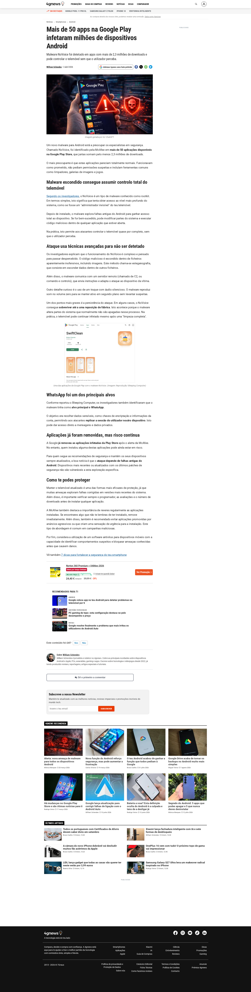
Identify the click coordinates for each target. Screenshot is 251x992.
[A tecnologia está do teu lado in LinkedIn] (204, 933)
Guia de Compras (144, 954)
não (84, 643)
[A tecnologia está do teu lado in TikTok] (197, 933)
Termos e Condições (170, 964)
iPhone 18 (121, 11)
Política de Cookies (171, 967)
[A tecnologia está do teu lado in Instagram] (183, 933)
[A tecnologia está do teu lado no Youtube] (190, 933)
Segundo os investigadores (62, 196)
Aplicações (120, 950)
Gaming (203, 954)
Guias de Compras (93, 4)
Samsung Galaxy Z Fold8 (101, 11)
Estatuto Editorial (144, 964)
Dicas (130, 4)
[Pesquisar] (196, 4)
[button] (79, 574)
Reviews (109, 4)
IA (151, 950)
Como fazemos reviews (141, 971)
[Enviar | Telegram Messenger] (150, 67)
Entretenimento (172, 950)
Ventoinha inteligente (140, 11)
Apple (122, 954)
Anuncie (203, 964)
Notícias (121, 4)
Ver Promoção (143, 572)
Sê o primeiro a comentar (91, 677)
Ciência (176, 947)
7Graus (60, 965)
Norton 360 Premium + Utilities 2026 (85, 565)
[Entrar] (204, 4)
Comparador (143, 4)
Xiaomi (149, 947)
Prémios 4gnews (199, 967)
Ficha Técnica (146, 967)
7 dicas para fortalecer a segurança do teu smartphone (94, 555)
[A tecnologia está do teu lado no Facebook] (175, 933)
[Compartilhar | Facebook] (136, 67)
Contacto (175, 971)
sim (76, 643)
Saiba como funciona (153, 17)
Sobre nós (120, 970)
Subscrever (106, 709)
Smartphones (119, 947)
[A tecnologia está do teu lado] (55, 3)
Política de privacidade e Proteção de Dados (112, 965)
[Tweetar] (141, 67)
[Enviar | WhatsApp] (146, 67)
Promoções (76, 4)
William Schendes (54, 67)
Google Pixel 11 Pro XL (75, 11)
